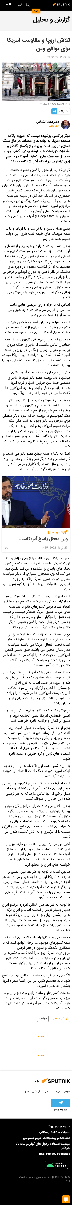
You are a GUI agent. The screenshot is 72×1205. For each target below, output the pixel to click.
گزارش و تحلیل (57, 532)
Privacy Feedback (58, 1154)
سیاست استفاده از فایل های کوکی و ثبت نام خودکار (43, 1146)
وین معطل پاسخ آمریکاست (43, 539)
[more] (7, 548)
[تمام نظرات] (66, 1199)
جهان (67, 1091)
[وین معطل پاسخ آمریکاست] (36, 502)
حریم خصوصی (32, 1138)
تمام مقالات (53, 126)
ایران (58, 1091)
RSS (42, 1154)
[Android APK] (56, 1166)
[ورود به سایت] (28, 4)
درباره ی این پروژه (59, 1126)
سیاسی (43, 1018)
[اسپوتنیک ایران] (62, 6)
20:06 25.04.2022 (58, 57)
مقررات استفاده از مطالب (54, 1132)
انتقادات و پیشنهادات (56, 1138)
